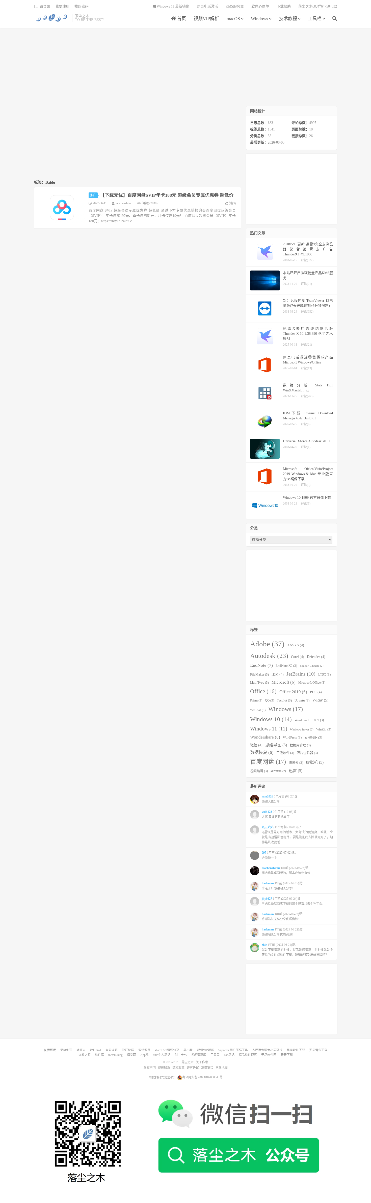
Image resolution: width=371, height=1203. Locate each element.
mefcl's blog (115, 1055)
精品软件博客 (248, 1055)
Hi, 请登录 (42, 6)
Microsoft (284, 682)
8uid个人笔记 (161, 1055)
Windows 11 (268, 729)
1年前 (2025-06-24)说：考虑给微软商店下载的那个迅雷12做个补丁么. (292, 901)
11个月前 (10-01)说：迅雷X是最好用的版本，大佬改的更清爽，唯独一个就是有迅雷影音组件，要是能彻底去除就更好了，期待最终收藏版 (297, 834)
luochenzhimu (124, 203)
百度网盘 (268, 761)
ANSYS (295, 645)
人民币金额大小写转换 (267, 1050)
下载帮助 (284, 6)
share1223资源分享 (167, 1050)
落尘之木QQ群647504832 (317, 6)
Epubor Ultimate (312, 665)
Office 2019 (293, 691)
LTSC (324, 674)
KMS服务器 (235, 6)
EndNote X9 (286, 665)
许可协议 (193, 1068)
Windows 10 (271, 719)
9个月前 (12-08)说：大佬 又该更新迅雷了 (280, 814)
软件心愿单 (260, 6)
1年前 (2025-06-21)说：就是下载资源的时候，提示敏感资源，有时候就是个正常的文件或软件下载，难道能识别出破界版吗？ (297, 950)
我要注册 (62, 6)
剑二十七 (181, 1055)
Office (263, 691)
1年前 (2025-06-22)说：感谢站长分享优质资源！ (283, 932)
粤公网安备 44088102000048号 (202, 1077)
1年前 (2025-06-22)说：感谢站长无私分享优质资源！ (283, 916)
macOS (233, 18)
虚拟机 (315, 762)
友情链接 (207, 1068)
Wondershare (265, 737)
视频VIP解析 (206, 18)
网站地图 (222, 1068)
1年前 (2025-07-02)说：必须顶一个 (280, 855)
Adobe (267, 644)
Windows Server (301, 729)
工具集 (215, 1055)
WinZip (323, 729)
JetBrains (300, 674)
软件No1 (95, 1050)
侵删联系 (164, 1068)
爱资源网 (144, 1050)
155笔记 (229, 1055)
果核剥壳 (66, 1050)
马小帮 (188, 1050)
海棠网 (131, 1055)
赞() (232, 203)
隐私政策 (178, 1068)
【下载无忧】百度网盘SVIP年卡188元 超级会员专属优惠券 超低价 (166, 195)
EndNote (261, 665)
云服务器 (313, 737)
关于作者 (202, 1062)
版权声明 (150, 1068)
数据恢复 (262, 752)
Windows (259, 18)
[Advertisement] (185, 67)
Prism (256, 700)
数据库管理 (300, 745)
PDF (316, 692)
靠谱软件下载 (296, 1050)
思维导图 (276, 745)
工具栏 (315, 18)
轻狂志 (81, 1050)
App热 (144, 1055)
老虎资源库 (198, 1055)
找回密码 (81, 6)
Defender (316, 657)
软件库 (99, 1055)
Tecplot (284, 700)
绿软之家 (84, 1055)
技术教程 (288, 18)
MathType (259, 682)
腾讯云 (296, 762)
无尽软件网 (268, 1055)
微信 (256, 745)
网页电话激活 (207, 6)
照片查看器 (307, 753)
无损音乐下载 (318, 1050)
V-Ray (320, 700)
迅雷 (295, 770)
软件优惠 (278, 771)
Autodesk (269, 655)
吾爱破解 (111, 1050)
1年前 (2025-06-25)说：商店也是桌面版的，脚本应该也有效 (286, 870)
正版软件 (285, 753)
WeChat (258, 710)
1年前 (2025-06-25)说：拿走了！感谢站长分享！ (283, 886)
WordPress (292, 737)
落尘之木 (51, 18)
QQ (269, 700)
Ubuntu (302, 700)
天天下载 (287, 1055)
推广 (93, 195)
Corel (297, 657)
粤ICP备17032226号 (162, 1077)
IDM (278, 674)
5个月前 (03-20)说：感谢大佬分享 (281, 799)
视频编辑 (259, 771)
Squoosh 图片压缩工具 (233, 1050)
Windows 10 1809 (309, 720)
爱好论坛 (128, 1050)
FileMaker (259, 674)
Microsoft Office (311, 682)
